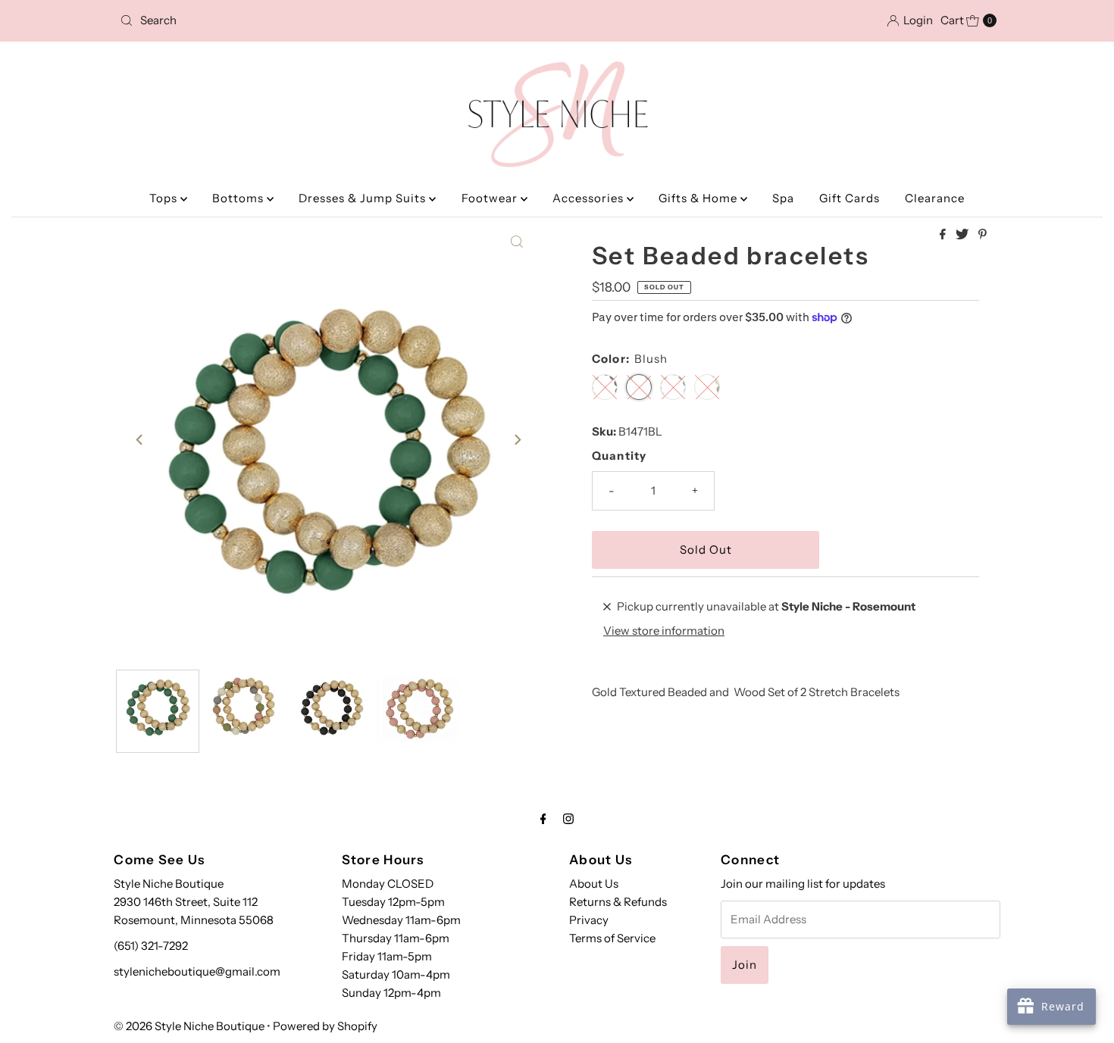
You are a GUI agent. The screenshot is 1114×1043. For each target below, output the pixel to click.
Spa (783, 198)
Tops (164, 198)
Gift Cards (849, 198)
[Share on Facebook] (944, 234)
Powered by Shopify (325, 1026)
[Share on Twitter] (963, 234)
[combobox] (257, 20)
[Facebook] (543, 819)
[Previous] (140, 440)
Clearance (935, 198)
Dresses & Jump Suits (364, 198)
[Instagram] (568, 819)
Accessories (589, 198)
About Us (593, 883)
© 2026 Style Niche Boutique (189, 1026)
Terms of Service (612, 938)
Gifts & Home (699, 198)
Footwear (491, 198)
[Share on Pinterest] (982, 234)
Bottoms (239, 198)
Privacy (589, 920)
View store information (663, 630)
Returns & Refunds (618, 902)
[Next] (517, 440)
